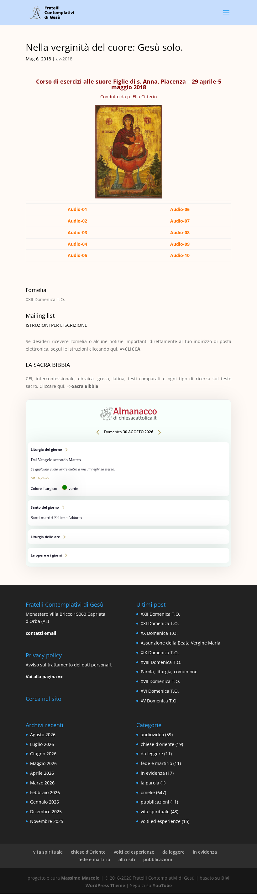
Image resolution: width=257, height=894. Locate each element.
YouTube (162, 885)
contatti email (41, 633)
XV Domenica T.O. (159, 701)
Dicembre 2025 (46, 811)
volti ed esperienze (161, 821)
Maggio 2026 (43, 763)
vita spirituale (155, 811)
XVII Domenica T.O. (160, 681)
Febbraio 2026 (45, 792)
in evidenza (153, 773)
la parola (150, 783)
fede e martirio (156, 763)
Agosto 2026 (42, 734)
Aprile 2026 (42, 773)
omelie (148, 792)
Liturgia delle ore (128, 536)
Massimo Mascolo (80, 878)
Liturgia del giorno (128, 469)
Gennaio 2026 (44, 802)
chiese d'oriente (157, 744)
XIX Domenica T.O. (160, 652)
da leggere (152, 754)
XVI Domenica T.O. (160, 691)
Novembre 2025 (46, 821)
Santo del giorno (128, 513)
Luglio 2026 (42, 744)
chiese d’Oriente (88, 852)
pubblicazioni (155, 802)
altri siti (126, 859)
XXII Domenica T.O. (45, 299)
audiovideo (152, 734)
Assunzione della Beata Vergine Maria (180, 643)
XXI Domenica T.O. (160, 623)
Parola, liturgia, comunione (169, 672)
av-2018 (64, 59)
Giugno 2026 (43, 754)
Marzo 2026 (42, 783)
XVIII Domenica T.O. (161, 662)
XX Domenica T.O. (159, 633)
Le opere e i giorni (128, 555)
